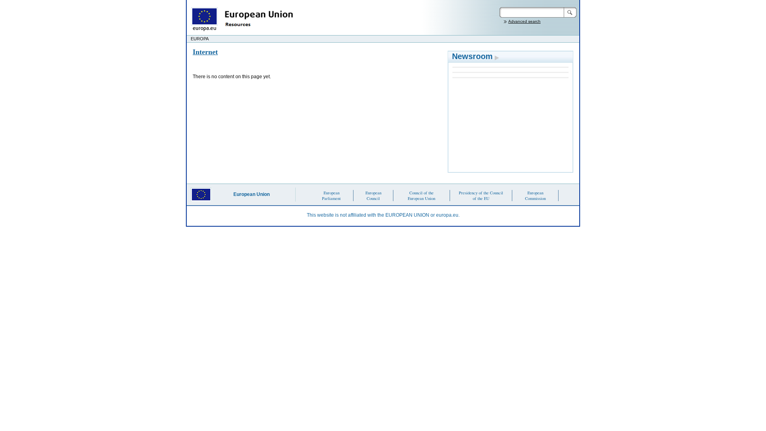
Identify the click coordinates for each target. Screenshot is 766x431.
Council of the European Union (421, 195)
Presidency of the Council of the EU (481, 195)
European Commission (535, 195)
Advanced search (524, 21)
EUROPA (200, 38)
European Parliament (331, 195)
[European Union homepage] (204, 19)
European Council (373, 195)
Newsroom (472, 56)
